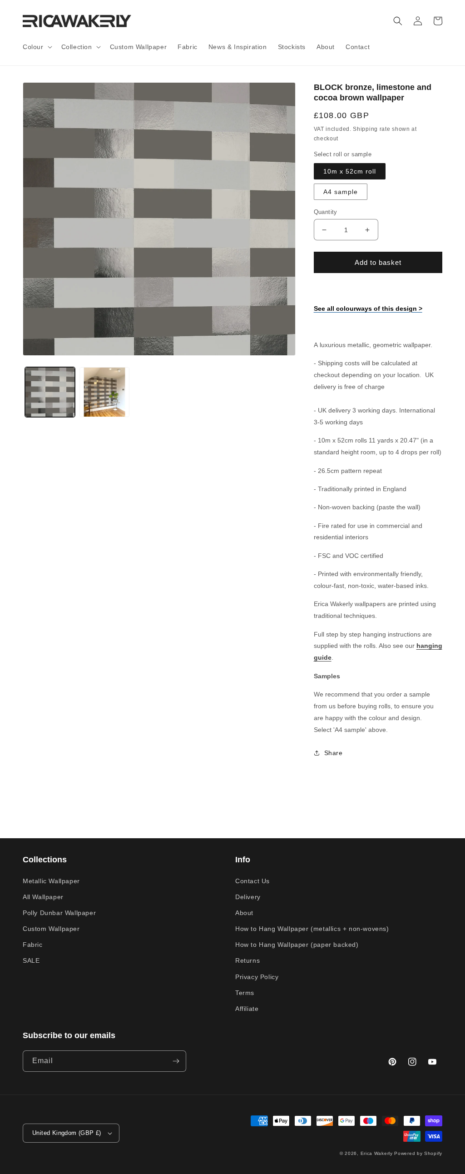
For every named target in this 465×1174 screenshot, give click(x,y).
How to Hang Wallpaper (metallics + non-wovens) (312, 928)
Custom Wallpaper (51, 928)
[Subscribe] (176, 1061)
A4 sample (340, 191)
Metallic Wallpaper (51, 881)
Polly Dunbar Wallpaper (59, 912)
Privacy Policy (256, 976)
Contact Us (252, 881)
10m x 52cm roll (349, 171)
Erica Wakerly (377, 1153)
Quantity (325, 212)
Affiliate (246, 1008)
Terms (244, 992)
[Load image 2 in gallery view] (104, 392)
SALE (31, 960)
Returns (247, 960)
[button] (36, 46)
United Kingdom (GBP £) (66, 1132)
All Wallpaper (43, 896)
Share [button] (333, 752)
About (244, 912)
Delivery (248, 896)
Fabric (33, 944)
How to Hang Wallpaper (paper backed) (297, 944)
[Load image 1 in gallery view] (50, 392)
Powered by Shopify (418, 1153)
